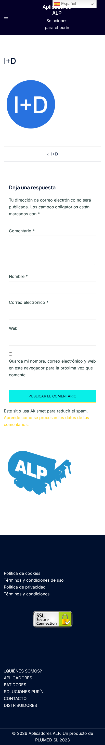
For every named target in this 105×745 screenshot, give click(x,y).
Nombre (18, 276)
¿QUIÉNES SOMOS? (23, 671)
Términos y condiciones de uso (34, 580)
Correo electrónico (28, 302)
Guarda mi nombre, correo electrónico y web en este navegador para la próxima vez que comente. (52, 368)
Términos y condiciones (26, 593)
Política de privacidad (25, 587)
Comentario (22, 230)
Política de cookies (22, 573)
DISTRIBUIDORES (20, 705)
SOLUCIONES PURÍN (24, 691)
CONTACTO (15, 698)
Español (68, 4)
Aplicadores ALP (57, 9)
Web (13, 328)
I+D (54, 153)
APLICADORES (18, 677)
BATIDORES (15, 684)
